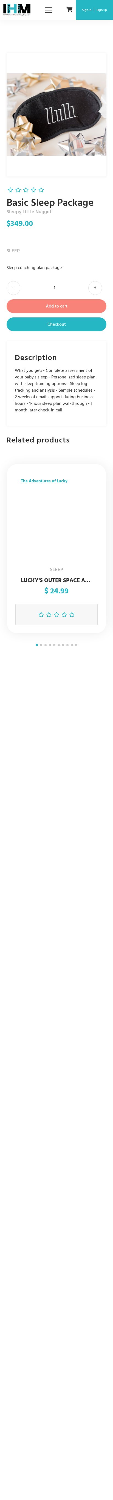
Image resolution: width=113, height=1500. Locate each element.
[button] (37, 645)
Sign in (86, 10)
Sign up (102, 10)
